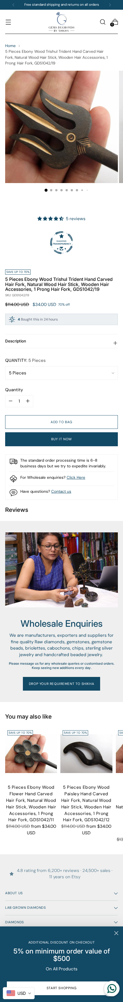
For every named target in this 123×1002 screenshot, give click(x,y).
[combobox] (19, 993)
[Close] (116, 933)
